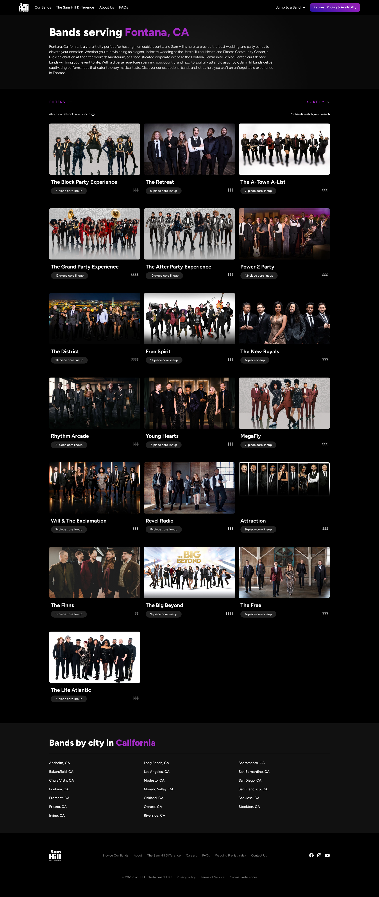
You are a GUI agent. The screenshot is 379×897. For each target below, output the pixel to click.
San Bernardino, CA (254, 772)
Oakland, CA (153, 798)
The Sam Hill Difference (75, 7)
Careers (191, 855)
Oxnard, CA (153, 807)
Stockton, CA (249, 807)
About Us (106, 7)
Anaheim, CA (59, 763)
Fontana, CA (59, 789)
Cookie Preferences (243, 877)
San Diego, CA (250, 780)
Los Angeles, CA (157, 772)
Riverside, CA (154, 815)
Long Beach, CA (156, 763)
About (138, 855)
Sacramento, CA (252, 763)
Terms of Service (213, 877)
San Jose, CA (249, 798)
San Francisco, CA (253, 789)
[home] (24, 7)
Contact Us (259, 855)
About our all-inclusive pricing (69, 114)
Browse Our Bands (115, 855)
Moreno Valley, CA (158, 789)
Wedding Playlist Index (230, 855)
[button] (290, 7)
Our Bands (43, 7)
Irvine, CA (57, 815)
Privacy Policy (186, 877)
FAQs (123, 7)
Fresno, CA (58, 807)
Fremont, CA (59, 798)
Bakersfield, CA (61, 772)
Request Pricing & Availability (335, 7)
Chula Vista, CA (61, 780)
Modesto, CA (154, 780)
